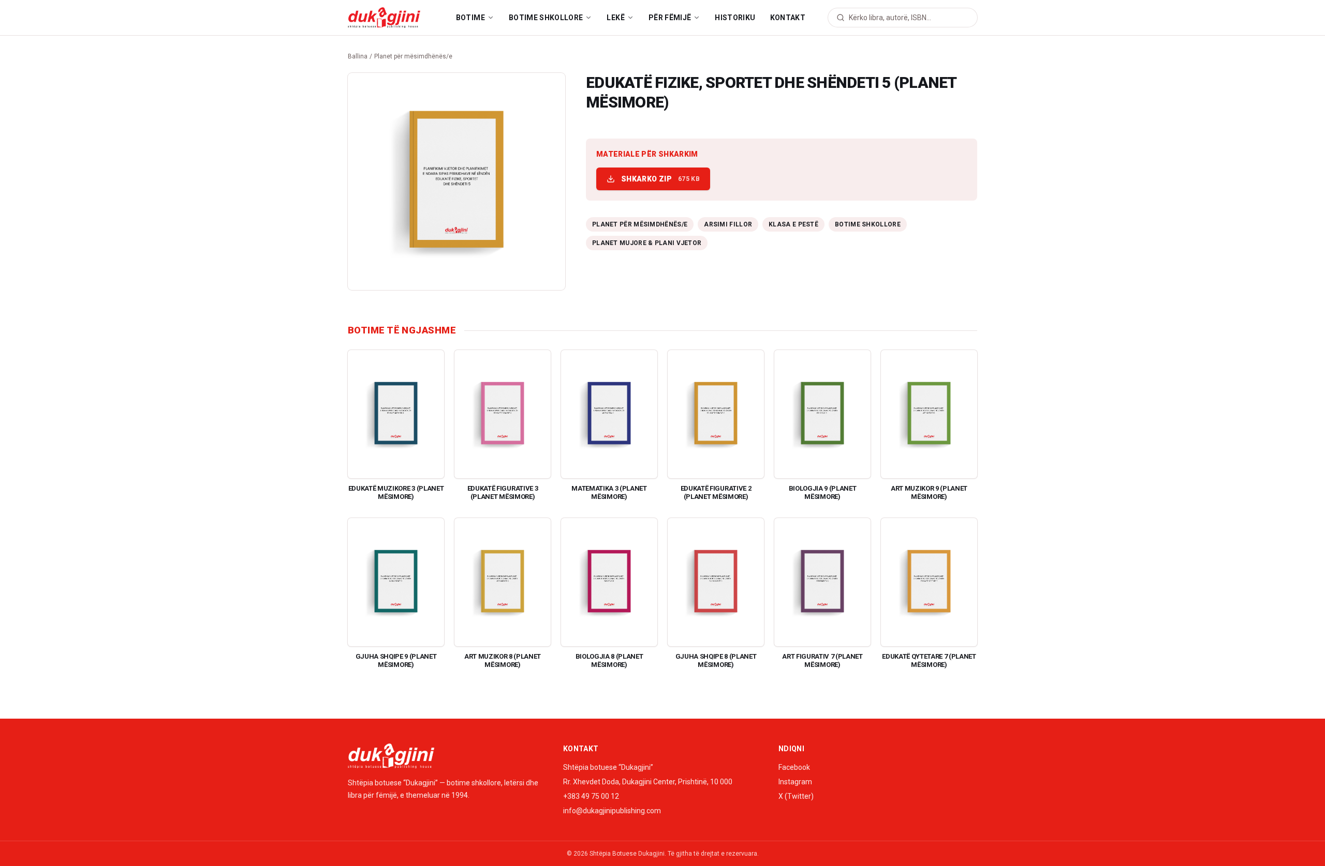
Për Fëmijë (670, 17)
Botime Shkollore (546, 17)
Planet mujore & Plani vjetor (646, 243)
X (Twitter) (796, 796)
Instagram (795, 782)
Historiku (735, 17)
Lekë (615, 17)
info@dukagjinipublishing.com (612, 811)
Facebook (794, 767)
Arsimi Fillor (728, 224)
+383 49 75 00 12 (591, 796)
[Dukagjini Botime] (384, 17)
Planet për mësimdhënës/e (413, 56)
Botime (470, 17)
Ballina (357, 56)
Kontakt (787, 17)
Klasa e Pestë (793, 224)
